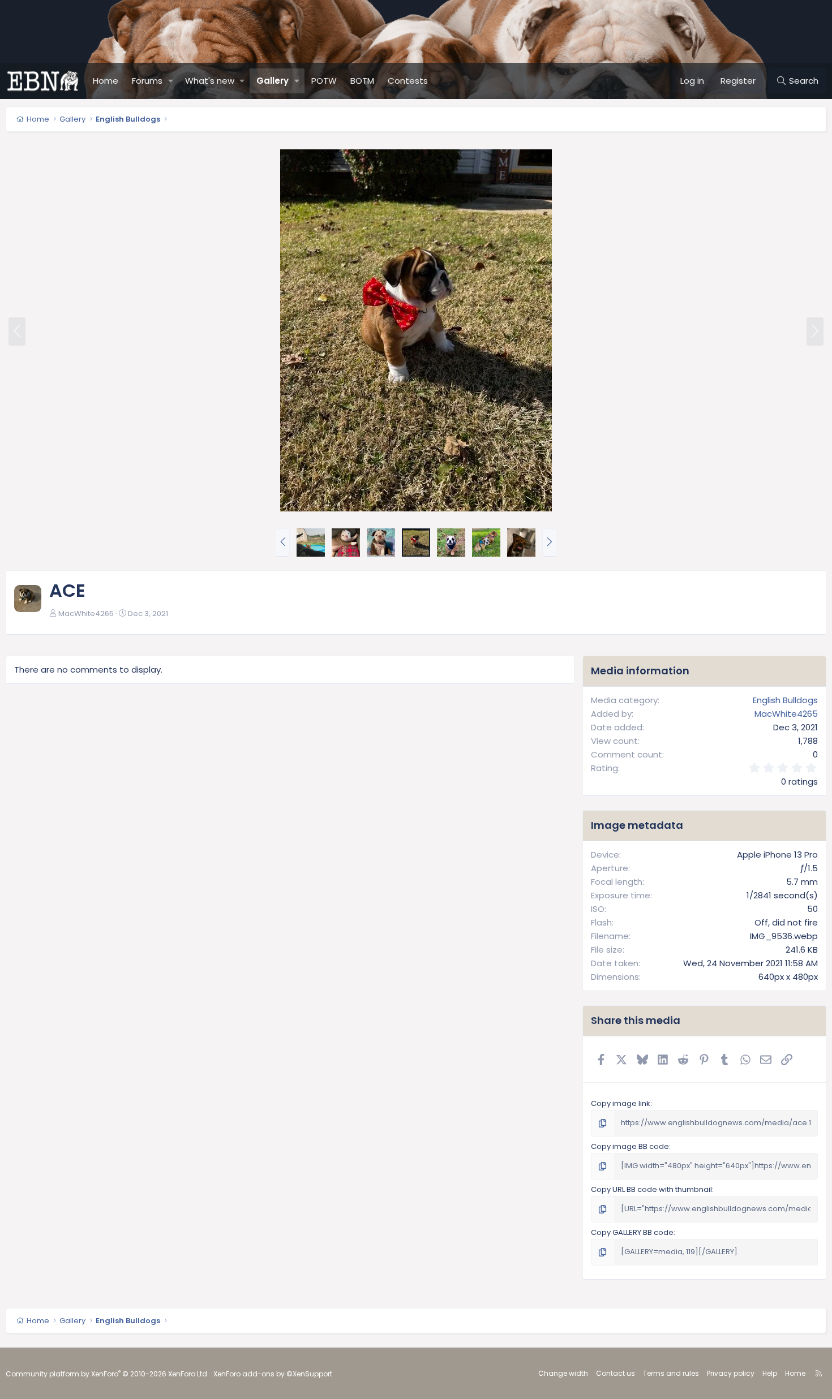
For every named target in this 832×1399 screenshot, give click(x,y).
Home (105, 81)
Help (769, 1373)
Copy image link (620, 1103)
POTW (324, 81)
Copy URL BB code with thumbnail (651, 1189)
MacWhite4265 (86, 613)
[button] (171, 80)
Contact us (615, 1373)
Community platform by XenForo (107, 1374)
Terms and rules (671, 1373)
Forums (147, 81)
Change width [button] (563, 1373)
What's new (209, 81)
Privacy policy (730, 1373)
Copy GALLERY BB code (632, 1232)
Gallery (272, 81)
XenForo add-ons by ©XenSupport (272, 1374)
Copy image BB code (630, 1146)
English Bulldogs (785, 700)
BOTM (362, 81)
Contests (408, 81)
